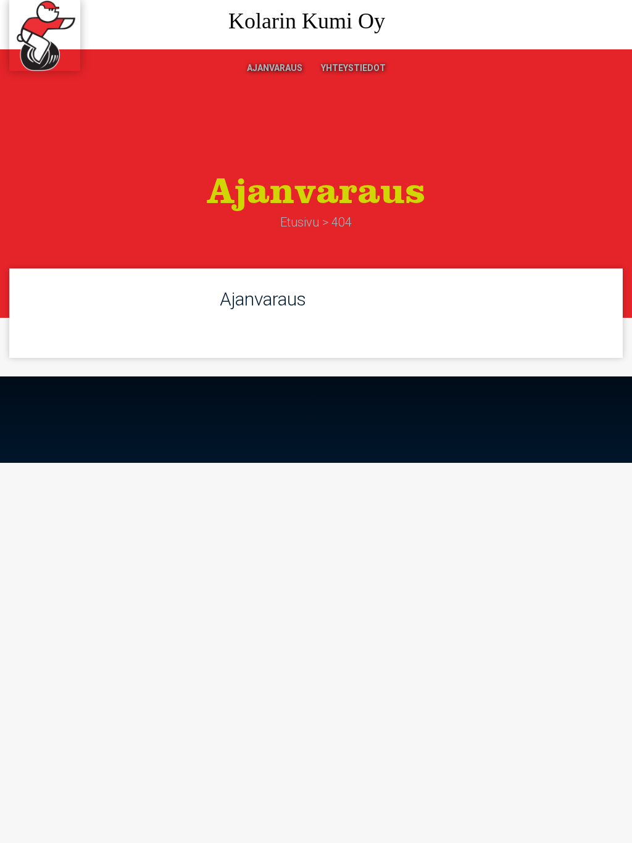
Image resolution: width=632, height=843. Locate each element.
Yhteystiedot (353, 68)
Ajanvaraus (274, 68)
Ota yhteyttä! (570, 25)
